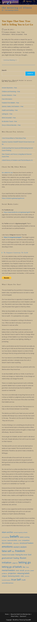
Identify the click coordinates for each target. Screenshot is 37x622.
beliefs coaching (24, 537)
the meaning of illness (11, 10)
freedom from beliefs (8, 555)
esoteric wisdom (20, 547)
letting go (24, 562)
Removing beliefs (14, 576)
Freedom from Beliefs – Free (10, 103)
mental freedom (8, 570)
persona (27, 570)
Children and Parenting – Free (11, 91)
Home (7, 614)
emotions (7, 546)
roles (22, 576)
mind (17, 570)
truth (24, 580)
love (27, 567)
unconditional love (7, 583)
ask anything (5, 537)
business (4, 540)
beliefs (14, 536)
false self (6, 550)
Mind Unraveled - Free (19, 34)
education (16, 543)
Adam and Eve (7, 532)
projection (12, 573)
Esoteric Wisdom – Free (9, 95)
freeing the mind (21, 555)
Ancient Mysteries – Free (9, 88)
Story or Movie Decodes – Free (11, 125)
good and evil (7, 558)
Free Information (7, 99)
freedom (20, 551)
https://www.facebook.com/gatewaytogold (17, 212)
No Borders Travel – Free (9, 121)
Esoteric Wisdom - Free (12, 32)
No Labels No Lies (7, 172)
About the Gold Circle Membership (20, 614)
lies (24, 567)
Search (4, 70)
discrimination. (7, 543)
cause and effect (12, 540)
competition (25, 540)
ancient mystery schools (20, 532)
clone (19, 540)
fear (13, 551)
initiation (6, 562)
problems (4, 573)
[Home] (2, 10)
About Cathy (14, 616)
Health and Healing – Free (10, 110)
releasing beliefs (23, 573)
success (27, 576)
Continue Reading (11, 60)
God (29, 555)
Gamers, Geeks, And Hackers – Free (12, 106)
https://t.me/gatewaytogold (12, 237)
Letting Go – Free (7, 114)
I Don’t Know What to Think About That (14, 138)
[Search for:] (33, 1)
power (32, 570)
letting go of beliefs (12, 566)
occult (22, 570)
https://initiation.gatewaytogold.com (13, 198)
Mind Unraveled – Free (9, 118)
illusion (23, 557)
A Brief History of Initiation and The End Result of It (17, 160)
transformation (6, 580)
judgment (15, 563)
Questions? (23, 616)
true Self (16, 579)
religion (4, 576)
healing (16, 558)
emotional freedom (26, 543)
